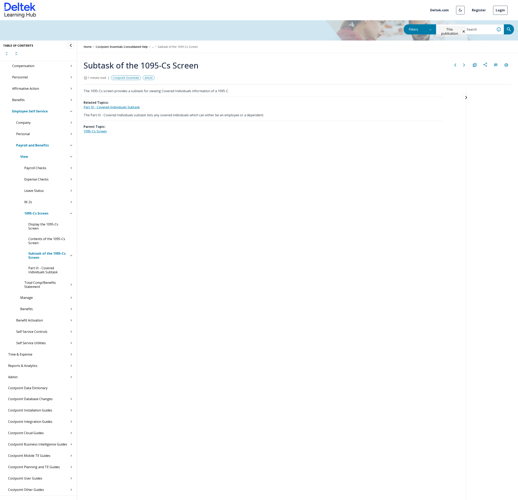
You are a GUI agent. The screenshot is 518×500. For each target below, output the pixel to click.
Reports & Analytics (22, 366)
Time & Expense (20, 354)
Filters (413, 29)
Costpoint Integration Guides (30, 422)
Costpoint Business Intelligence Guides (37, 444)
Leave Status (34, 191)
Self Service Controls (31, 332)
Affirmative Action (25, 89)
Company (23, 123)
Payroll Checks (35, 168)
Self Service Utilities (31, 343)
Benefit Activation (29, 320)
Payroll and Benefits (32, 145)
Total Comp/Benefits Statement (40, 285)
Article (149, 78)
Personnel (20, 77)
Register (479, 10)
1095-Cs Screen (36, 213)
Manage (26, 298)
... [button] (153, 46)
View (24, 157)
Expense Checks (36, 179)
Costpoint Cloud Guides (26, 433)
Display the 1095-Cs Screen (43, 226)
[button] (460, 10)
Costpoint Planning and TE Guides (34, 467)
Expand (6, 53)
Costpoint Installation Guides (30, 410)
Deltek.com (439, 10)
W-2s (28, 202)
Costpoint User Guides (25, 478)
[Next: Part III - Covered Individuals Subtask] (464, 65)
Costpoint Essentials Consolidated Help (122, 46)
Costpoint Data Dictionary (28, 388)
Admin (13, 377)
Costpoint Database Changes (30, 399)
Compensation (23, 66)
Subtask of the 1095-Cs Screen (47, 255)
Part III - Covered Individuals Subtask (43, 270)
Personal (23, 134)
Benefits (18, 100)
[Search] (509, 29)
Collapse (16, 53)
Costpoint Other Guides (26, 490)
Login (500, 10)
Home (88, 46)
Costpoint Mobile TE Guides (29, 456)
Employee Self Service (30, 111)
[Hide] (71, 45)
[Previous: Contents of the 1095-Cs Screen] (455, 65)
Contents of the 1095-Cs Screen (46, 241)
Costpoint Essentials (126, 78)
